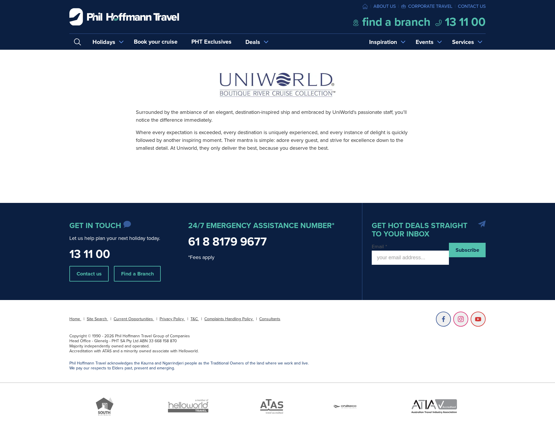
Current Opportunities (134, 319)
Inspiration (383, 42)
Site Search (97, 319)
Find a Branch (137, 273)
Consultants (269, 319)
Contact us (472, 6)
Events (425, 42)
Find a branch (394, 21)
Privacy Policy (172, 319)
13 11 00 (464, 21)
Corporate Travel (430, 6)
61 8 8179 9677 (227, 241)
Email (379, 246)
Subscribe (467, 250)
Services (463, 42)
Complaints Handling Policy (229, 319)
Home (75, 319)
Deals (252, 42)
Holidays (103, 42)
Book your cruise (155, 41)
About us (384, 6)
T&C (194, 319)
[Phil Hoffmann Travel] (124, 17)
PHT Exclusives (211, 41)
